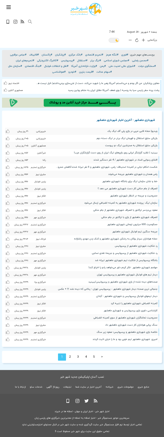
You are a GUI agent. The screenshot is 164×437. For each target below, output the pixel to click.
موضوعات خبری (125, 387)
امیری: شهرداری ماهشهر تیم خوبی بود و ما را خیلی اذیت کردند (125, 339)
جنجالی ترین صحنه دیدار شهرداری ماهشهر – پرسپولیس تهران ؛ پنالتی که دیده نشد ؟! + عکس (107, 289)
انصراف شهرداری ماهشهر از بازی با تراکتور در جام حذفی (129, 217)
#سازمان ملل (15, 66)
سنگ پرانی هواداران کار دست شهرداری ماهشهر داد (131, 325)
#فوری (124, 55)
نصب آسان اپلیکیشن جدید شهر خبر (82, 377)
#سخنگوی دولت (147, 66)
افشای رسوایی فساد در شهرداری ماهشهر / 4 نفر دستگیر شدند (125, 159)
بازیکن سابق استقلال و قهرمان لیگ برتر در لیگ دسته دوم (127, 138)
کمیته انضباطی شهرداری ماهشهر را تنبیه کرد (134, 303)
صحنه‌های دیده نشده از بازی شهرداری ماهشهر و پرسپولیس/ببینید (122, 281)
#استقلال (82, 60)
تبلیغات (67, 387)
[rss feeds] (23, 23)
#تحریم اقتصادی (94, 55)
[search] (30, 21)
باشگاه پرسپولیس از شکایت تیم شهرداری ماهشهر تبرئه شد (126, 260)
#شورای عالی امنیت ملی (122, 66)
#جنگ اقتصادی (33, 66)
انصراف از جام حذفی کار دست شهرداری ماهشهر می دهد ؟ (127, 188)
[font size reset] (136, 41)
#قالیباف (34, 55)
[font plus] (142, 41)
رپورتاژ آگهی (52, 387)
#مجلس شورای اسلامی (116, 60)
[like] (6, 82)
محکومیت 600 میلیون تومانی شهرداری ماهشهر (132, 224)
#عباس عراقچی (18, 55)
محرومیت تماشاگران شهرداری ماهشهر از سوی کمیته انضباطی (125, 317)
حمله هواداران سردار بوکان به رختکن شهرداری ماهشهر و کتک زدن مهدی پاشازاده (115, 238)
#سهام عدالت (104, 72)
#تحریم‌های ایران (25, 60)
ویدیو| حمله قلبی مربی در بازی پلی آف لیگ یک (132, 131)
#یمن (103, 66)
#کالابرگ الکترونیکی (47, 60)
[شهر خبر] (85, 9)
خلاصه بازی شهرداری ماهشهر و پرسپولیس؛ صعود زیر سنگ (127, 332)
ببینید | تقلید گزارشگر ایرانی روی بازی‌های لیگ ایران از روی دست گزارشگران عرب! (115, 152)
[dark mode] (114, 40)
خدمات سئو (36, 387)
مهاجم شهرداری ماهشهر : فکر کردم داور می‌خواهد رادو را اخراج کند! (123, 267)
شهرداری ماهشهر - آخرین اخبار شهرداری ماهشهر (126, 120)
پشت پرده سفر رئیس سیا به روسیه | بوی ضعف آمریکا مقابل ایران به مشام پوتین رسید (113, 90)
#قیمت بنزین (86, 72)
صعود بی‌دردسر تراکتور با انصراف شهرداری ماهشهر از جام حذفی (125, 210)
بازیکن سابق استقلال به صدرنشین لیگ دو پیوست (131, 145)
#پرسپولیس (67, 60)
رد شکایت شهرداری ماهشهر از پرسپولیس (136, 246)
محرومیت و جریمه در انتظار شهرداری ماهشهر (133, 195)
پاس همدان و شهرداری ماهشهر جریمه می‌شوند (132, 174)
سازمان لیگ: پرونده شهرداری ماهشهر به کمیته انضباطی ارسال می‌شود (120, 203)
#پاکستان (47, 55)
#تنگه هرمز (112, 55)
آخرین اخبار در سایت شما (88, 387)
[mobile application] (8, 23)
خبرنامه (109, 387)
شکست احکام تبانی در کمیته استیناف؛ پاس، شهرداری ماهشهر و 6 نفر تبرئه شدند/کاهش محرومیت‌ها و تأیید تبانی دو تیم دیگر (105, 167)
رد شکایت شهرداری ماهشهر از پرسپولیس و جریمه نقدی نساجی (124, 253)
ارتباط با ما (20, 387)
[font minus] (129, 41)
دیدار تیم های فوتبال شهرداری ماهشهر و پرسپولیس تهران (127, 274)
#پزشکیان (60, 55)
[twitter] (87, 402)
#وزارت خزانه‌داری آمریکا (84, 66)
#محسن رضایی (140, 60)
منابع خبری (143, 387)
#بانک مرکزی (75, 55)
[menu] (8, 7)
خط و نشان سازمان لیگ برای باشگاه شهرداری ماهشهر (129, 181)
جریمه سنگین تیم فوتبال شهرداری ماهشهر (134, 231)
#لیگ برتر (95, 60)
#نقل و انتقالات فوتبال (56, 66)
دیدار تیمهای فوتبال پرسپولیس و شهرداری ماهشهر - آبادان (126, 296)
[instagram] (15, 23)
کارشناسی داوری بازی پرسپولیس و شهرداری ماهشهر (130, 310)
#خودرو (72, 72)
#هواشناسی (59, 72)
